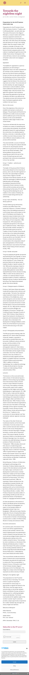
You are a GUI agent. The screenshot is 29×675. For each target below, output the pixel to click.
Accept (14, 662)
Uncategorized (21, 16)
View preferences (14, 669)
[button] (27, 648)
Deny (14, 666)
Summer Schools (13, 16)
